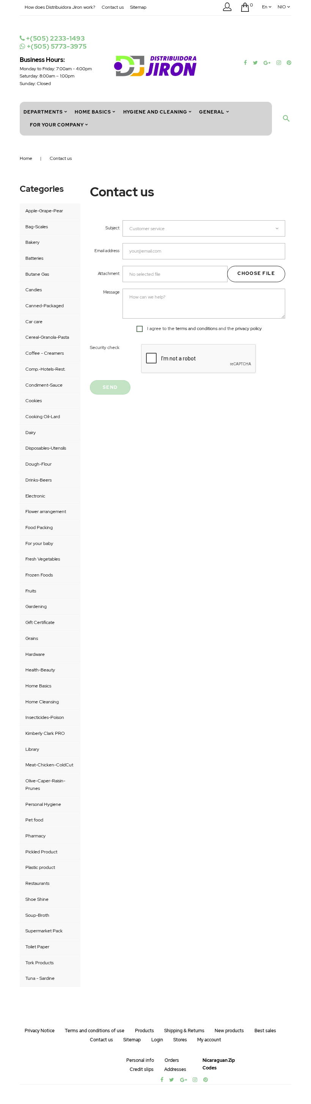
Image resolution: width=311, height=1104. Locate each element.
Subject (112, 228)
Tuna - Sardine (40, 978)
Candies (33, 290)
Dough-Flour (38, 464)
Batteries (34, 258)
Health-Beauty (40, 670)
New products (229, 1031)
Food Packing (39, 527)
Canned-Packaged (44, 306)
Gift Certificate (40, 622)
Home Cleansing (42, 702)
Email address (106, 250)
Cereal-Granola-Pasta (47, 337)
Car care (33, 322)
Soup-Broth (37, 915)
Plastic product (40, 867)
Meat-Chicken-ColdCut (49, 765)
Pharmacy (35, 836)
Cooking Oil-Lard (42, 417)
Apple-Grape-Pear (44, 211)
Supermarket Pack (44, 931)
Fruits (30, 591)
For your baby (39, 543)
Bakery (32, 242)
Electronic (35, 496)
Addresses (175, 1069)
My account (209, 1040)
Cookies (33, 401)
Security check (104, 347)
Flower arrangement (45, 512)
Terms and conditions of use (94, 1031)
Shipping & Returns (184, 1031)
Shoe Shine (37, 899)
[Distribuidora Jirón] (155, 65)
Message (111, 292)
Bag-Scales (36, 227)
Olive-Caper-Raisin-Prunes (45, 784)
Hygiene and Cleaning (155, 112)
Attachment (108, 273)
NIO (282, 7)
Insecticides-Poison (44, 717)
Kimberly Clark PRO (45, 733)
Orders (172, 1060)
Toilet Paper (37, 947)
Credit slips (142, 1069)
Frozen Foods (39, 575)
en (264, 7)
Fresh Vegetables (42, 559)
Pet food (34, 820)
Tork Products (39, 963)
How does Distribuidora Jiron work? (60, 7)
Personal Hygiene (43, 804)
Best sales (265, 1031)
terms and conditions (196, 328)
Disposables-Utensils (45, 448)
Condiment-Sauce (44, 385)
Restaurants (37, 883)
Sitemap (138, 7)
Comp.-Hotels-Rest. (45, 369)
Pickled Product (41, 852)
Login (157, 1040)
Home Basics (38, 686)
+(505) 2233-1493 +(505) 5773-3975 (55, 42)
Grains (31, 638)
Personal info (140, 1060)
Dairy (30, 433)
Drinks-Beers (38, 480)
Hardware (35, 654)
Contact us (113, 7)
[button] (227, 8)
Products (144, 1031)
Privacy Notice (40, 1031)
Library (32, 749)
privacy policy (248, 328)
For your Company (56, 125)
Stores (180, 1040)
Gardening (36, 606)
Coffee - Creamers (44, 353)
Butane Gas (37, 274)
